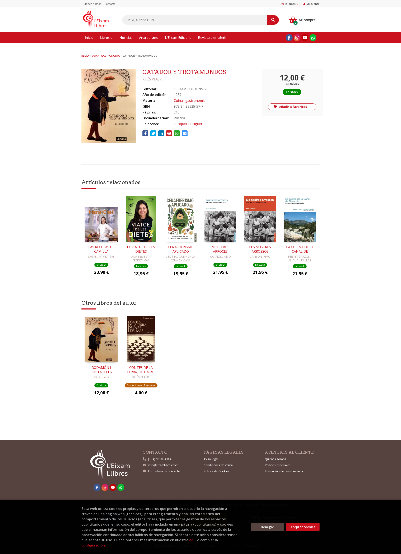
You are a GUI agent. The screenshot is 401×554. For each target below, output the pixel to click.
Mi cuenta (313, 4)
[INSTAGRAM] (297, 37)
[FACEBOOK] (289, 37)
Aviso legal (211, 459)
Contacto (109, 4)
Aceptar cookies (303, 527)
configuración (93, 545)
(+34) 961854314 (159, 459)
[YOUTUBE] (305, 37)
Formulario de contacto (164, 471)
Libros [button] (105, 37)
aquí (192, 539)
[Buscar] (273, 20)
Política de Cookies (216, 471)
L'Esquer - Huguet (188, 124)
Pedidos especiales (278, 465)
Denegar (267, 527)
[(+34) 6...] (313, 37)
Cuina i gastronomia (106, 55)
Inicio (85, 55)
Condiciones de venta (218, 465)
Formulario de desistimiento (284, 471)
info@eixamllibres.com (163, 465)
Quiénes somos (91, 4)
